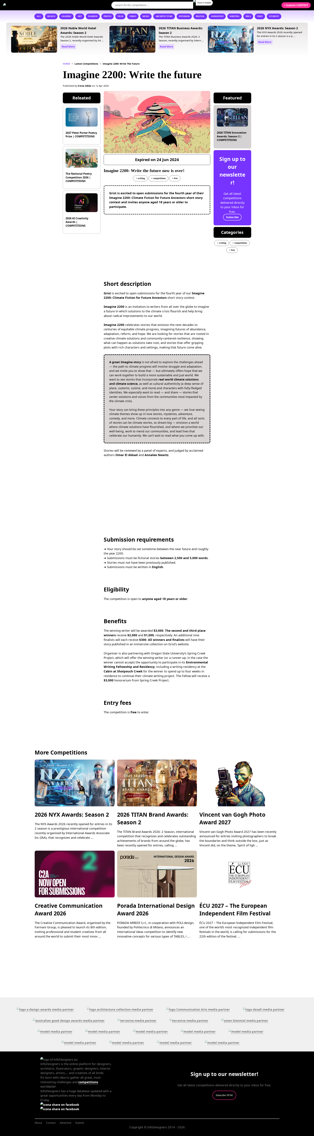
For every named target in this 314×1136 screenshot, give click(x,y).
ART (80, 16)
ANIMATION (217, 16)
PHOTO (107, 16)
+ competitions (158, 178)
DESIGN (51, 16)
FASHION (92, 16)
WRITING (234, 16)
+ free (175, 178)
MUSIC (145, 16)
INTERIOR (184, 16)
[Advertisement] (157, 241)
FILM (120, 16)
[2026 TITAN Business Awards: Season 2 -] (132, 40)
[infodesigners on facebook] (59, 1104)
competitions (88, 1082)
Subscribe (232, 217)
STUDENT (274, 16)
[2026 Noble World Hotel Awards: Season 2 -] (34, 40)
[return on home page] (23, 5)
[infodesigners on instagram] (59, 1109)
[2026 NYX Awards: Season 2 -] (231, 40)
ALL (39, 16)
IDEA (248, 16)
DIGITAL (200, 16)
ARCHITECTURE (164, 16)
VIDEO (132, 16)
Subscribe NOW (224, 1095)
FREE (260, 16)
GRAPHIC (66, 16)
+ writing (140, 178)
